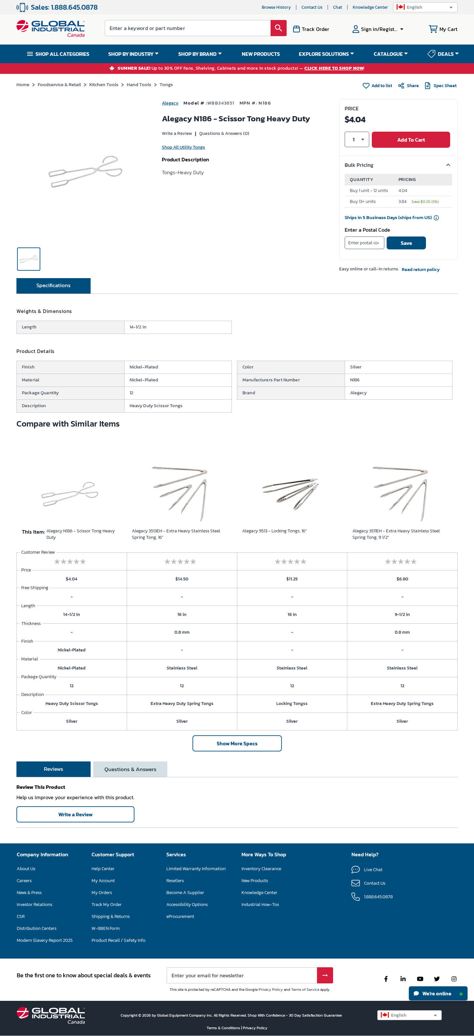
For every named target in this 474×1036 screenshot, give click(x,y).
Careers (24, 880)
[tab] (53, 286)
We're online (436, 993)
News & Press (29, 892)
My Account (103, 880)
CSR (21, 916)
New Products (255, 880)
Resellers (175, 880)
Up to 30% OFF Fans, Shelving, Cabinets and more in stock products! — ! (241, 68)
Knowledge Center (370, 7)
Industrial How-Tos (260, 904)
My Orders (102, 892)
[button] (425, 7)
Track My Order (107, 904)
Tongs (166, 84)
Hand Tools (139, 84)
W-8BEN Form (106, 928)
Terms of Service (305, 989)
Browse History (276, 7)
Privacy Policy (271, 989)
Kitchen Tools (103, 84)
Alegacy (170, 103)
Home (22, 84)
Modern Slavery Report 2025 (45, 940)
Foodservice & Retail (59, 84)
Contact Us (311, 7)
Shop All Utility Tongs (183, 147)
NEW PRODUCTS (261, 54)
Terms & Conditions (224, 1028)
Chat (337, 7)
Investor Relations (34, 904)
